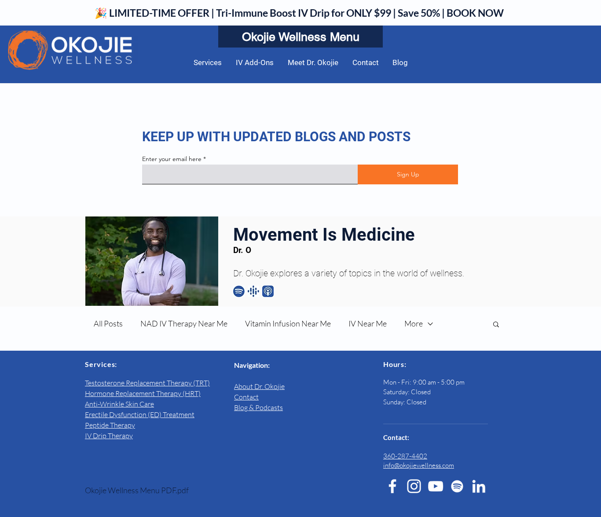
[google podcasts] (253, 291)
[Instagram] (414, 486)
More (413, 323)
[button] (496, 325)
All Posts (108, 323)
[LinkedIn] (478, 486)
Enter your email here (172, 159)
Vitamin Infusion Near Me (288, 323)
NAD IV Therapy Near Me (183, 323)
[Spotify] (457, 486)
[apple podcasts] (268, 291)
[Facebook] (392, 486)
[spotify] (239, 291)
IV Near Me (367, 323)
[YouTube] (435, 486)
